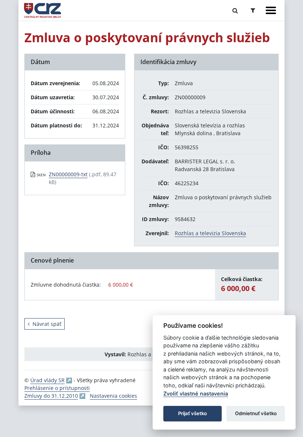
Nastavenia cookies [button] (113, 395)
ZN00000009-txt (68, 174)
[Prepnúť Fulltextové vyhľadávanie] (235, 10)
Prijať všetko (192, 413)
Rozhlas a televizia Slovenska (210, 233)
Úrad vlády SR (47, 380)
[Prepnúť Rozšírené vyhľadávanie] (253, 10)
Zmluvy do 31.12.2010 (51, 395)
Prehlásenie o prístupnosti (57, 387)
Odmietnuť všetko (256, 413)
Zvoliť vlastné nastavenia (195, 393)
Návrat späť (47, 323)
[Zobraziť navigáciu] (271, 10)
